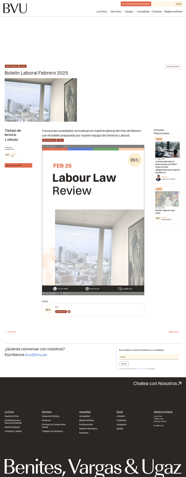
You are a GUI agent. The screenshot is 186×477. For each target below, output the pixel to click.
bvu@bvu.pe (36, 354)
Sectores (46, 420)
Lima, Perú (158, 416)
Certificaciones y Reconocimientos (13, 421)
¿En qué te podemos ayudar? (137, 4)
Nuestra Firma (12, 416)
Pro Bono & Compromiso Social (54, 425)
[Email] (69, 311)
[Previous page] (43, 146)
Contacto (157, 11)
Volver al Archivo (173, 66)
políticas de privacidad (142, 368)
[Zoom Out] (58, 146)
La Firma (102, 11)
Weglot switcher (173, 11)
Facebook (121, 420)
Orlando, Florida (160, 421)
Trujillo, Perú (158, 419)
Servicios (116, 11)
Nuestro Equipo (12, 427)
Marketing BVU (167, 219)
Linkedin (121, 416)
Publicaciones (86, 424)
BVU (12, 156)
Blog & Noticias (86, 420)
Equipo (129, 11)
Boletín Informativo (11, 66)
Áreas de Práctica (50, 416)
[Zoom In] (61, 146)
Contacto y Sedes (13, 431)
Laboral (23, 66)
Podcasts (83, 432)
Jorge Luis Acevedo (168, 179)
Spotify (120, 428)
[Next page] (47, 146)
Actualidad (143, 11)
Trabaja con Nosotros (52, 431)
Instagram (122, 424)
